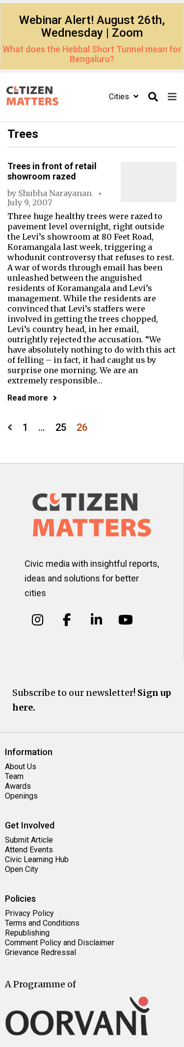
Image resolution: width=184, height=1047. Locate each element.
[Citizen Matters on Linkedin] (96, 620)
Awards (18, 786)
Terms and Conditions (42, 923)
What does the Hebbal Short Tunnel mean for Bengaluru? (92, 54)
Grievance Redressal (40, 952)
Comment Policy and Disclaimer (59, 942)
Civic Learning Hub (37, 859)
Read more (27, 397)
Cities (120, 96)
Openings (21, 796)
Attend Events (29, 849)
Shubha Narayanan (55, 193)
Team (14, 776)
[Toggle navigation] (172, 97)
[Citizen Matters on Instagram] (38, 620)
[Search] (153, 97)
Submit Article (29, 840)
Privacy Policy (29, 913)
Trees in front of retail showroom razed (52, 171)
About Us (20, 766)
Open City (21, 869)
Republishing (27, 932)
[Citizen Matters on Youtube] (125, 620)
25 (60, 427)
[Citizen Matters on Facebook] (67, 620)
